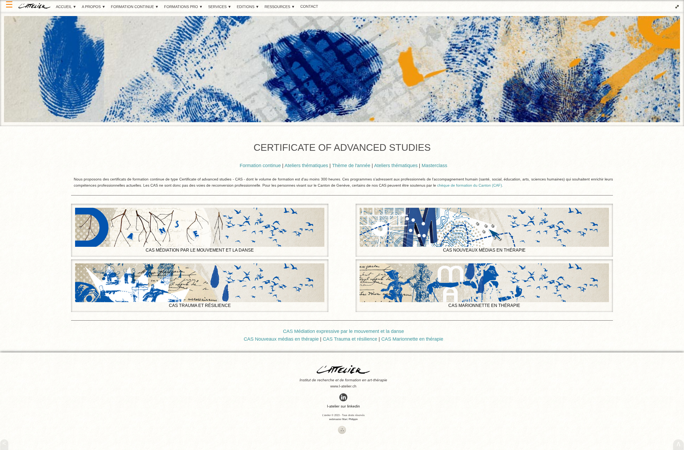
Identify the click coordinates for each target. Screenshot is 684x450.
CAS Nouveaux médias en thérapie (484, 250)
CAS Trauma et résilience (200, 305)
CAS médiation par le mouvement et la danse (200, 250)
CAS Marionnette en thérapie (484, 305)
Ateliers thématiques (306, 165)
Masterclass (434, 165)
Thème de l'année (351, 165)
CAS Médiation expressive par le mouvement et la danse (343, 331)
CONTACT (309, 6)
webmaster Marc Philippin (343, 419)
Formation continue (260, 165)
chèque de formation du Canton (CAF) (469, 185)
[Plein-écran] (677, 6)
